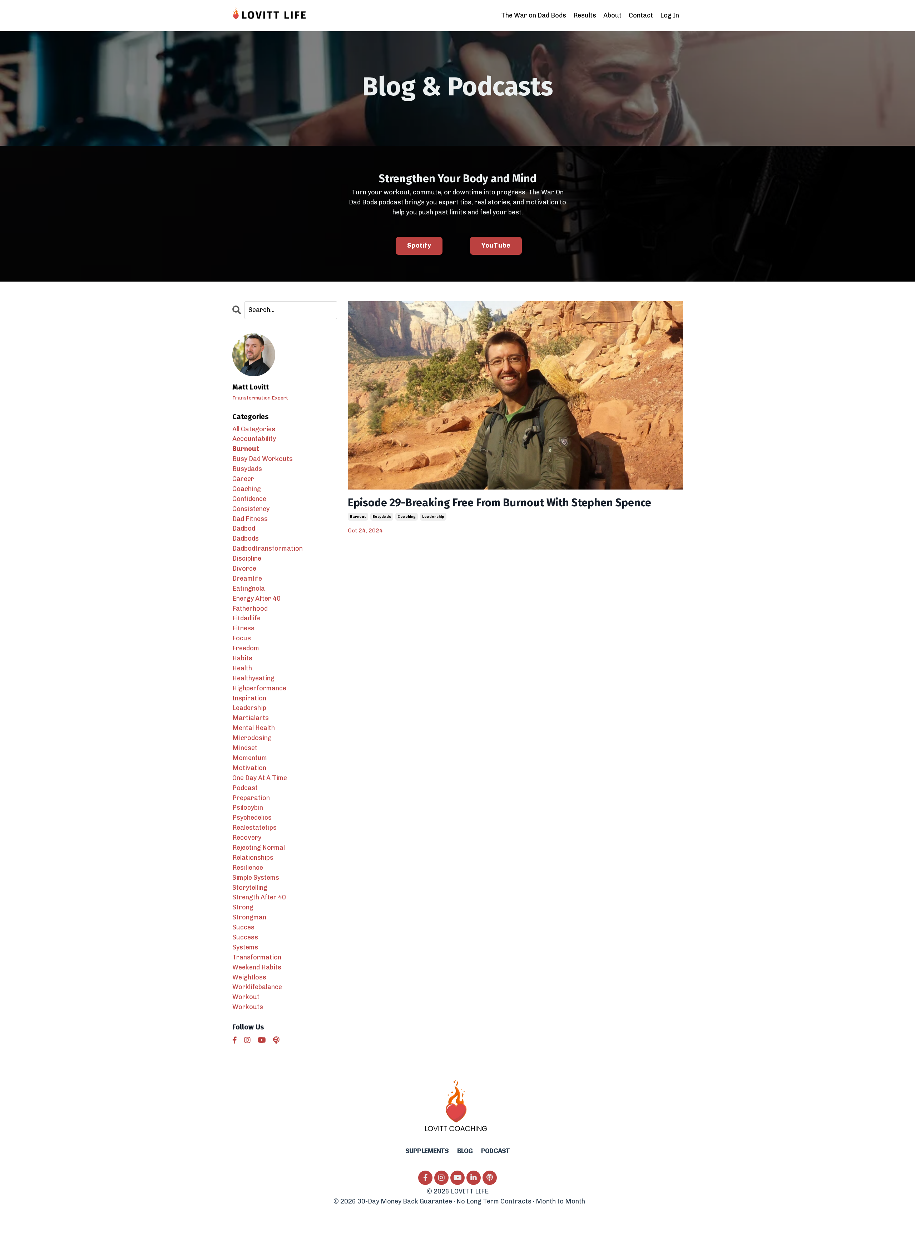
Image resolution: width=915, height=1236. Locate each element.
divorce (244, 568)
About (612, 15)
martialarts (250, 718)
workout (245, 997)
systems (245, 947)
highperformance (259, 688)
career (243, 479)
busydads (381, 517)
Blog (465, 1151)
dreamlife (247, 578)
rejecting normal (258, 848)
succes (243, 927)
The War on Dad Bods (533, 15)
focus (241, 638)
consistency (250, 509)
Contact (641, 15)
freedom (245, 648)
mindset (244, 748)
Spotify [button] (419, 245)
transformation (256, 957)
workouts (247, 1007)
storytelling (249, 888)
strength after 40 (259, 897)
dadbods (245, 538)
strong (242, 907)
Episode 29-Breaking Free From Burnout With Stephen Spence (499, 503)
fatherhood (250, 608)
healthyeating (253, 678)
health (242, 668)
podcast (245, 788)
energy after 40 (256, 598)
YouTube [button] (496, 245)
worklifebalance (257, 987)
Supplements (427, 1151)
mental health (253, 728)
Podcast (495, 1151)
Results (584, 15)
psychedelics (252, 817)
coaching (406, 517)
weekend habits (256, 967)
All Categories (253, 429)
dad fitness (250, 519)
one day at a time (259, 778)
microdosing (252, 738)
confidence (249, 499)
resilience (247, 868)
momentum (249, 758)
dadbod (243, 528)
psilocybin (247, 807)
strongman (249, 917)
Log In (669, 15)
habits (242, 658)
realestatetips (254, 828)
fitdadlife (246, 618)
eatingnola (248, 588)
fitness (243, 628)
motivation (249, 768)
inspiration (249, 698)
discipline (246, 558)
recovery (246, 838)
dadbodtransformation (267, 548)
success (245, 937)
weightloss (249, 977)
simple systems (255, 878)
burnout (358, 517)
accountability (254, 439)
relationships (252, 858)
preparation (251, 798)
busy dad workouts (262, 459)
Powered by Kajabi (660, 1218)
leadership (433, 517)
